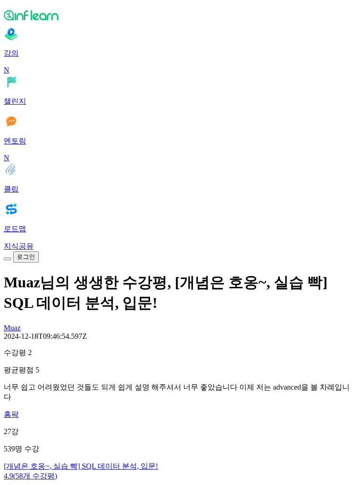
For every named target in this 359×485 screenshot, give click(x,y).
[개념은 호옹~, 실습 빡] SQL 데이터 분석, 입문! (81, 466)
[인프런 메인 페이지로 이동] (179, 15)
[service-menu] (7, 258)
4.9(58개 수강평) (30, 476)
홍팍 (11, 414)
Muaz (12, 328)
